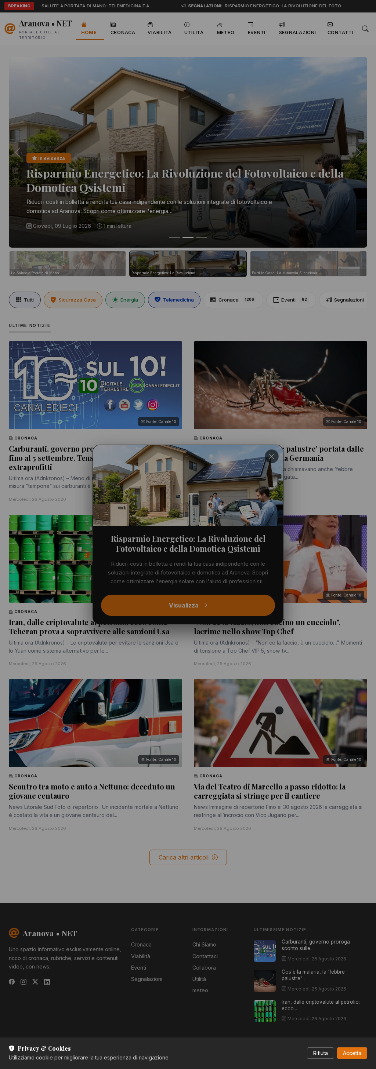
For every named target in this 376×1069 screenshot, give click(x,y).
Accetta (352, 1053)
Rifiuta (320, 1053)
